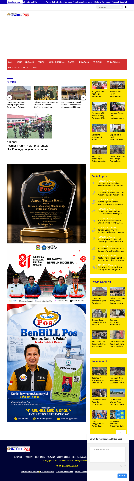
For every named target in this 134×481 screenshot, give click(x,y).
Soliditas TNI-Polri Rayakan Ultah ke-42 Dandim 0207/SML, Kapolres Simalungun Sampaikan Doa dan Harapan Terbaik (46, 104)
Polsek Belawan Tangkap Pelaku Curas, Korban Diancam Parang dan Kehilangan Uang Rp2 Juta (117, 344)
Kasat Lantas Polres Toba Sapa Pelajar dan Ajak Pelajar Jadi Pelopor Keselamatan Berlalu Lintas (111, 193)
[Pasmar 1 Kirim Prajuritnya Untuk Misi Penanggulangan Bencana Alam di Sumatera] (29, 125)
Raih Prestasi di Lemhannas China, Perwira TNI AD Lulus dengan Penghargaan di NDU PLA (110, 221)
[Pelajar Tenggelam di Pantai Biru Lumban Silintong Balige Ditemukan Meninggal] (99, 414)
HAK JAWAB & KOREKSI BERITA (82, 73)
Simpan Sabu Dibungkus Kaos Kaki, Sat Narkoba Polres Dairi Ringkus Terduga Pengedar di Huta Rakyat (99, 322)
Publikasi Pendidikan (30, 472)
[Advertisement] (67, 39)
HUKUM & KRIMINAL (56, 62)
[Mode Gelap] (126, 7)
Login (10, 62)
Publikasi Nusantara (64, 472)
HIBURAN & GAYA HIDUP (18, 67)
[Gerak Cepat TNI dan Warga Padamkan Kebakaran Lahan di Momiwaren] (117, 149)
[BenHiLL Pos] (18, 15)
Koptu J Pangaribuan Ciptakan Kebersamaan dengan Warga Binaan (111, 259)
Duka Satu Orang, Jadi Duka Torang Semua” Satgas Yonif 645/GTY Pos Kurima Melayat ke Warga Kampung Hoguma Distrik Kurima (111, 268)
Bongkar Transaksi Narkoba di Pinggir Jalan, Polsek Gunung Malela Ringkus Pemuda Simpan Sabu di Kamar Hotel (117, 322)
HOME (19, 62)
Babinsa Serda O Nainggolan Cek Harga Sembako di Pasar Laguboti (111, 240)
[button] (120, 7)
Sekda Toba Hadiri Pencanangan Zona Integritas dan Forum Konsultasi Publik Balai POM (117, 94)
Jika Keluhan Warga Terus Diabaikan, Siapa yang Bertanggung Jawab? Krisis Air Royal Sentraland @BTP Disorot (117, 402)
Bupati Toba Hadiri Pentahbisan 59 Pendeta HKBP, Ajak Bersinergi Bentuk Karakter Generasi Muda (117, 137)
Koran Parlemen (47, 472)
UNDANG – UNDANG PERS (54, 73)
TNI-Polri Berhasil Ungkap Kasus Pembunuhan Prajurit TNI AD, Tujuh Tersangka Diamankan (111, 212)
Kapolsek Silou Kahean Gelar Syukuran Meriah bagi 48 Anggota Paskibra (117, 380)
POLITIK (41, 62)
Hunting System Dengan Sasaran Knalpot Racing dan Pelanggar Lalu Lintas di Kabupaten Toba (110, 203)
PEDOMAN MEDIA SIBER (29, 73)
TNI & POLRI (84, 62)
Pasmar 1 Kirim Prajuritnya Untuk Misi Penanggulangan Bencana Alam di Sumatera (29, 149)
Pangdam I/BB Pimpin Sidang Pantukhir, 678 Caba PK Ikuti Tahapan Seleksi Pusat (99, 115)
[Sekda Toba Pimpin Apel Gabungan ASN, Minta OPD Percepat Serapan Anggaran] (99, 149)
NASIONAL (29, 62)
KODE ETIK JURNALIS (108, 73)
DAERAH (71, 62)
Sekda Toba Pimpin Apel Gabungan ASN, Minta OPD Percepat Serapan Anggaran (98, 158)
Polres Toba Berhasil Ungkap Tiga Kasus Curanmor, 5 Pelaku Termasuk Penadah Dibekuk (59, 2)
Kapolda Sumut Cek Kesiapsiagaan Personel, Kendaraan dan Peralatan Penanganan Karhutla (117, 115)
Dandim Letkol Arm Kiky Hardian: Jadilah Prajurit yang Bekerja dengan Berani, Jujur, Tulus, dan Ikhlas (111, 231)
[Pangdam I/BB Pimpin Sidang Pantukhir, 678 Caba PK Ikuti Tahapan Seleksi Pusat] (99, 106)
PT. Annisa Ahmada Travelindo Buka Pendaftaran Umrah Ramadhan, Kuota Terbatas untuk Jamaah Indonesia (117, 423)
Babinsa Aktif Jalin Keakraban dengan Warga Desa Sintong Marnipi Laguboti (111, 249)
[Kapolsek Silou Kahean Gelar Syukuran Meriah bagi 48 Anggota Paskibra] (117, 371)
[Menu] (8, 7)
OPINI (34, 67)
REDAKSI (12, 73)
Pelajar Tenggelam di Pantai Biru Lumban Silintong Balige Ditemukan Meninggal (99, 423)
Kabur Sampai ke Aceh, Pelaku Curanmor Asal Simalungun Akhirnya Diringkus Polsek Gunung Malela (72, 104)
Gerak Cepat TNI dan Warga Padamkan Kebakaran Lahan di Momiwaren (117, 158)
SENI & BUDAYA (113, 62)
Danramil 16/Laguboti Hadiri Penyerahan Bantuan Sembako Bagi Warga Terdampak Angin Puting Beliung (98, 137)
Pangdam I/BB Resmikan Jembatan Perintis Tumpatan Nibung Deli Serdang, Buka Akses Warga (98, 94)
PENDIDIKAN (98, 62)
